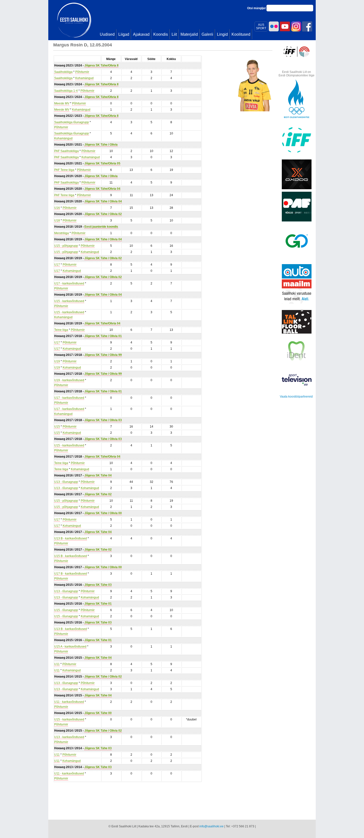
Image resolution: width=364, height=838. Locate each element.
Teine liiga (61, 330)
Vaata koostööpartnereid (296, 396)
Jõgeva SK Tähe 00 (98, 713)
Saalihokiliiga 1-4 (66, 91)
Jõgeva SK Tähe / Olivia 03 (103, 420)
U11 (57, 664)
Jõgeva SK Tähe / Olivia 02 (103, 214)
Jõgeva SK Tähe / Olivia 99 (103, 355)
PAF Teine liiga (64, 170)
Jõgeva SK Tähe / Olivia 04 (103, 201)
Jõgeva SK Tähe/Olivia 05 (102, 163)
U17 (57, 264)
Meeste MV (61, 103)
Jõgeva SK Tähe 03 (98, 585)
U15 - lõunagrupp (66, 610)
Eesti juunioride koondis (101, 226)
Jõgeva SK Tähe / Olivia (101, 144)
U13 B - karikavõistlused (70, 538)
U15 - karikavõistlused (69, 301)
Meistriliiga (61, 233)
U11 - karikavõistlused (69, 702)
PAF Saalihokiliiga (66, 151)
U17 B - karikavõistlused (70, 573)
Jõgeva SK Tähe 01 (98, 603)
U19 (57, 361)
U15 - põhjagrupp (66, 246)
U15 (57, 426)
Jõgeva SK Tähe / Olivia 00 (103, 513)
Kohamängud (84, 78)
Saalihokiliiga (63, 72)
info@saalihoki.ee (211, 826)
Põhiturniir (82, 72)
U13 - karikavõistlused (69, 737)
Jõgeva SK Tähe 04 (98, 475)
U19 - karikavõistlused (69, 380)
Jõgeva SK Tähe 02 (98, 494)
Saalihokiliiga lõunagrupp (71, 122)
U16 (57, 208)
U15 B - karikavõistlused (70, 556)
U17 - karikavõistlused (69, 283)
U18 (57, 220)
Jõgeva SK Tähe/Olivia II (101, 65)
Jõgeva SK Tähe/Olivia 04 (102, 188)
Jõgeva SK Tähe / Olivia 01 (103, 336)
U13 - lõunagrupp (66, 482)
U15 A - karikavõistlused (70, 646)
